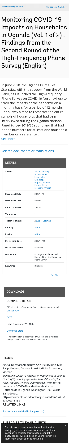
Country (9, 227)
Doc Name (10, 254)
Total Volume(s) (13, 220)
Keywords (10, 265)
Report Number (13, 207)
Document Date (13, 194)
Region (8, 234)
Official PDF (13, 310)
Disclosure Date (13, 241)
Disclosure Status (14, 247)
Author (8, 171)
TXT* (9, 317)
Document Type (13, 200)
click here (38, 438)
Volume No (10, 214)
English (61, 7)
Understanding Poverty (12, 6)
